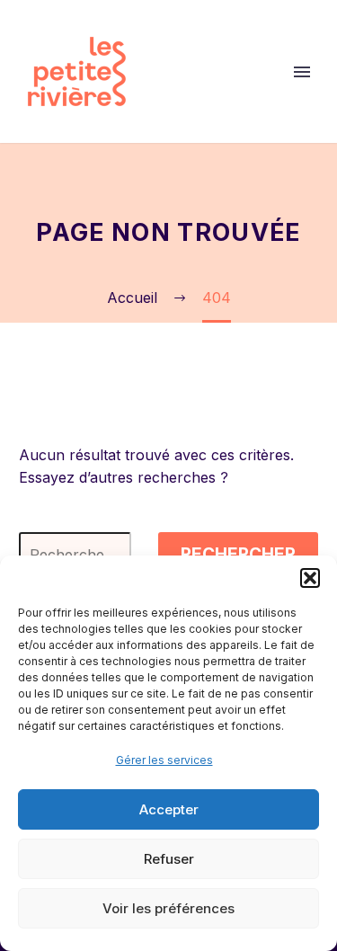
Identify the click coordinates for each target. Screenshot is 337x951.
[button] (310, 578)
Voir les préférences (168, 908)
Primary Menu (302, 71)
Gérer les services (164, 760)
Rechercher (238, 554)
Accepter (169, 809)
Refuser (169, 858)
